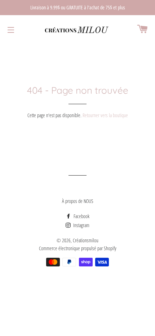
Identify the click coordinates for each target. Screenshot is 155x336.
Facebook (80, 216)
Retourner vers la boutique (105, 115)
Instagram (80, 225)
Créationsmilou (85, 240)
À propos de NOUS (77, 201)
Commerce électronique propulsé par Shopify (77, 248)
